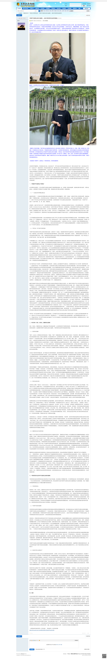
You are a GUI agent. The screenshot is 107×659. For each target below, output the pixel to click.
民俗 (44, 10)
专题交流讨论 (25, 13)
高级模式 (76, 640)
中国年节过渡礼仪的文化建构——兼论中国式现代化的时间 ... (51, 13)
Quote (36, 640)
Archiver (64, 653)
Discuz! (22, 653)
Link (34, 640)
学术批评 (42, 8)
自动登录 (84, 3)
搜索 (36, 10)
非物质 (55, 10)
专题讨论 (31, 8)
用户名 (66, 3)
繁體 (79, 8)
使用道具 (84, 633)
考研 (68, 10)
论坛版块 (19, 8)
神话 (50, 10)
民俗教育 (64, 8)
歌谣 (65, 10)
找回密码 (89, 3)
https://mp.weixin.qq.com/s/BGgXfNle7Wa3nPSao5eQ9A (41, 630)
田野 (53, 10)
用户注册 (89, 5)
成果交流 (37, 8)
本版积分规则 (86, 649)
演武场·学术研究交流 (34, 13)
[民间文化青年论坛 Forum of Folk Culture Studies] (25, 4)
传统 (58, 10)
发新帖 (18, 15)
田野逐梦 (48, 8)
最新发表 (75, 8)
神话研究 (53, 8)
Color (31, 640)
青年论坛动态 (25, 8)
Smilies (39, 640)
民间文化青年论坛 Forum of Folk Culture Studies (26, 0)
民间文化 (47, 10)
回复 (32, 633)
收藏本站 (38, 0)
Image (33, 640)
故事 (60, 10)
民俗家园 (69, 8)
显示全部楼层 (45, 20)
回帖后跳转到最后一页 (40, 649)
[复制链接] (59, 18)
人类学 (63, 10)
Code (38, 640)
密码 (66, 5)
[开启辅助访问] (90, 0)
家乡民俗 (58, 8)
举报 (88, 633)
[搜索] (39, 11)
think (18, 20)
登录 (57, 644)
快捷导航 (86, 8)
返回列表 (88, 15)
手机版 (68, 653)
